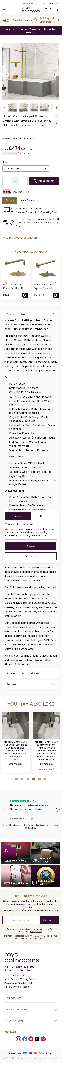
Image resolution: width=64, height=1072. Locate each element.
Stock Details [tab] (27, 200)
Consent (18, 516)
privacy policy (36, 931)
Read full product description (19, 237)
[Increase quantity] (23, 181)
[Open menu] (4, 9)
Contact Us (39, 3)
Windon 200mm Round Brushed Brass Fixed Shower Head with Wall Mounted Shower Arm (15, 286)
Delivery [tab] (10, 200)
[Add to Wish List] (56, 122)
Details (43, 516)
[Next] (55, 74)
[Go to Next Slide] (58, 20)
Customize (31, 556)
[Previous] (7, 74)
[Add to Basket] (25, 295)
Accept (31, 545)
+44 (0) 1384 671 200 (19, 967)
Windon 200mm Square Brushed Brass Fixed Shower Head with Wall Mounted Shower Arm (45, 286)
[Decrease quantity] (7, 181)
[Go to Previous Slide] (3, 20)
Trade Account (52, 3)
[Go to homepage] (30, 957)
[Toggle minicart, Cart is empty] (56, 9)
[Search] (46, 9)
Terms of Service (33, 938)
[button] (6, 283)
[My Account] (51, 9)
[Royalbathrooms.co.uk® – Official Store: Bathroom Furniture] (31, 9)
